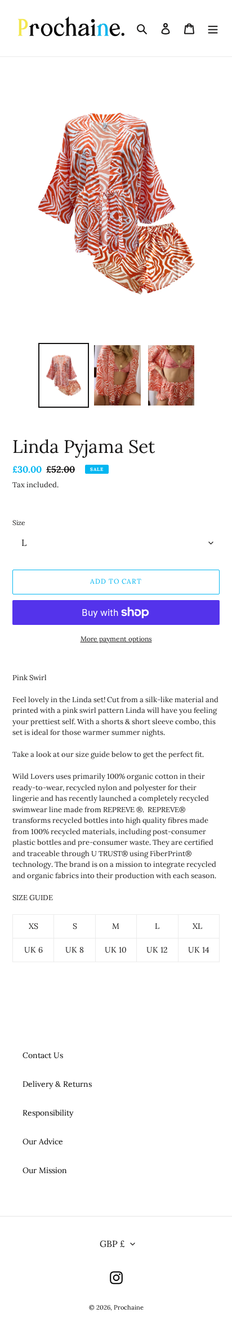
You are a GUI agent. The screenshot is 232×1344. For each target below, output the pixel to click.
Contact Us (43, 1055)
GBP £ (112, 1243)
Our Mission (45, 1170)
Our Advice (43, 1141)
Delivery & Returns (57, 1084)
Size (18, 522)
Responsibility (48, 1113)
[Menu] (213, 28)
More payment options (116, 638)
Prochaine (129, 1307)
